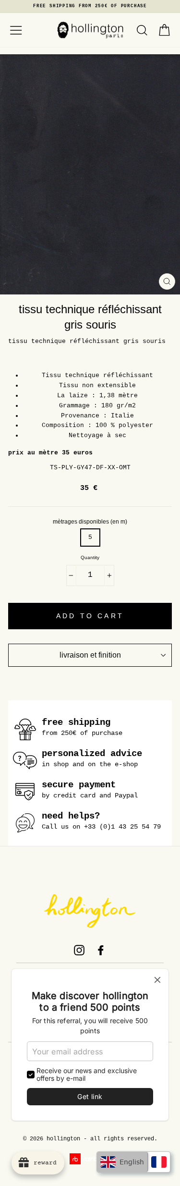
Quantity (90, 557)
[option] (90, 6)
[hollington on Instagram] (79, 950)
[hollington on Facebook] (101, 950)
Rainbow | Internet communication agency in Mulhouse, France (90, 1158)
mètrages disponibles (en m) (90, 522)
